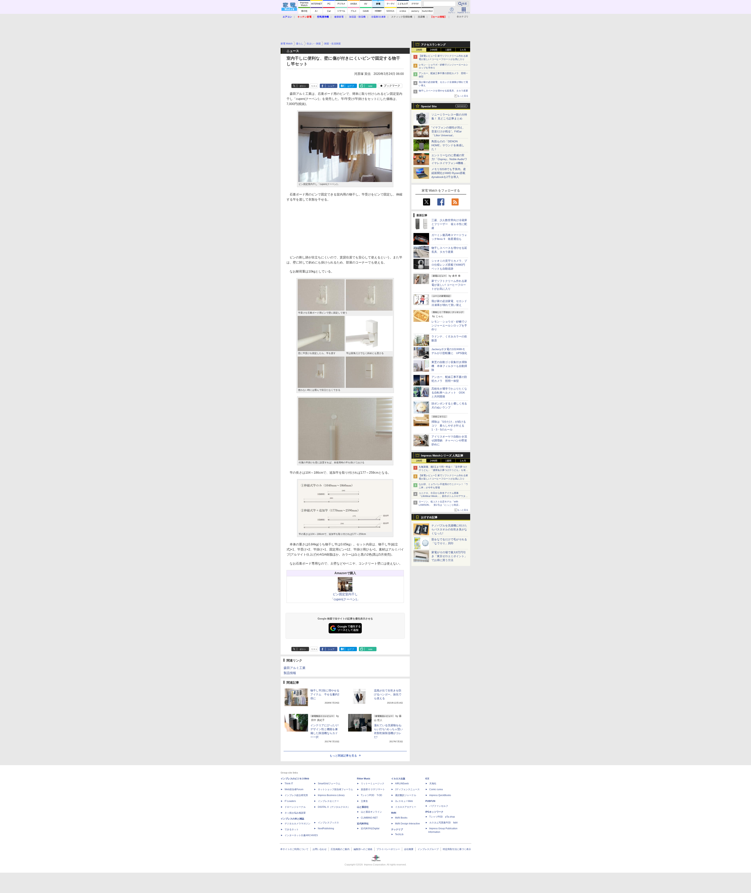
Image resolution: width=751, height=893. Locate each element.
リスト (314, 86)
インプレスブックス (328, 822)
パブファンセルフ (438, 806)
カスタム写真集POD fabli (443, 822)
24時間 (433, 49)
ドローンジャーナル (295, 807)
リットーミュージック (372, 783)
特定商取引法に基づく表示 (457, 849)
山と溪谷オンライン (371, 812)
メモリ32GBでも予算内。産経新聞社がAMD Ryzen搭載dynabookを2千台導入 (448, 173)
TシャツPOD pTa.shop (442, 816)
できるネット (292, 829)
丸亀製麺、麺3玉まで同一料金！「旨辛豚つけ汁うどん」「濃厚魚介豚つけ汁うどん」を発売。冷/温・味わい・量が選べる (443, 470)
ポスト (303, 86)
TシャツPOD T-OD (371, 795)
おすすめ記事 (429, 517)
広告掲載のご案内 (340, 849)
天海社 (432, 783)
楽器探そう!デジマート (373, 789)
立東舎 (364, 801)
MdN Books (401, 817)
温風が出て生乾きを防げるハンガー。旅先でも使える (387, 694)
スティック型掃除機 (401, 16)
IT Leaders (290, 801)
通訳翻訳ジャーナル (405, 795)
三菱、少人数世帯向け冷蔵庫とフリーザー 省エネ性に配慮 (449, 224)
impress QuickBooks (440, 795)
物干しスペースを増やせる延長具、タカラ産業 (443, 90)
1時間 (419, 49)
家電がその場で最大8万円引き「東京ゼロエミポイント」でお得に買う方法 (449, 556)
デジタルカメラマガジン (297, 823)
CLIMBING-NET (369, 817)
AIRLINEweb (402, 783)
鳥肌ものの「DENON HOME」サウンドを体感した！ (447, 145)
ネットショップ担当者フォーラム (335, 789)
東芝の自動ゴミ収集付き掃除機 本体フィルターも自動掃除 (449, 365)
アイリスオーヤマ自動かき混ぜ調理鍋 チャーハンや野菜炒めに (449, 440)
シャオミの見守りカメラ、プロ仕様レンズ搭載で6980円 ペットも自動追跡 (449, 264)
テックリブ (397, 829)
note (370, 86)
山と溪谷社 (363, 807)
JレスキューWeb (404, 801)
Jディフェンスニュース (407, 789)
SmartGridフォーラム (329, 783)
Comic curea (436, 789)
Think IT (289, 783)
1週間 (448, 49)
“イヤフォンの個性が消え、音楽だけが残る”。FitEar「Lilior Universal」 (448, 131)
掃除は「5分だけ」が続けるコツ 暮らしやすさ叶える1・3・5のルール (448, 425)
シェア (331, 86)
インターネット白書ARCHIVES (301, 835)
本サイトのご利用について (294, 849)
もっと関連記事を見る (343, 755)
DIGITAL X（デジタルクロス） (334, 807)
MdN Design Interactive (407, 823)
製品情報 (290, 673)
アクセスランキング (433, 44)
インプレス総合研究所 (296, 795)
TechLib (399, 834)
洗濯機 (421, 16)
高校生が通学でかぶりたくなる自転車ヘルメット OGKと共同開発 (449, 392)
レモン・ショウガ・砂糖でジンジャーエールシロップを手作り (449, 325)
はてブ (351, 86)
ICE (427, 778)
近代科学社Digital (370, 828)
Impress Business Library (331, 795)
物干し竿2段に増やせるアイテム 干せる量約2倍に (324, 694)
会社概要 (408, 849)
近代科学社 (363, 823)
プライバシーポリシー (388, 849)
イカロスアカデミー (405, 807)
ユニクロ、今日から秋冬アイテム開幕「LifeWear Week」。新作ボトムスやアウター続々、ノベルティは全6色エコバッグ (443, 496)
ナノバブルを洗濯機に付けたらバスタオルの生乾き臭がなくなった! (449, 529)
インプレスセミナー (328, 801)
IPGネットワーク (434, 812)
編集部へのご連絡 (363, 849)
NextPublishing (326, 828)
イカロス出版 (398, 778)
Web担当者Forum (294, 789)
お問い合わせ (320, 849)
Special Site (429, 106)
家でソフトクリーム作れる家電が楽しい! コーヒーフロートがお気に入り (449, 284)
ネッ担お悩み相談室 (295, 812)
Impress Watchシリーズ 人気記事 (442, 455)
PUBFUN (430, 801)
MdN (393, 812)
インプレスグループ (428, 849)
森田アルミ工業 (294, 668)
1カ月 (463, 49)
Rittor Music (363, 778)
